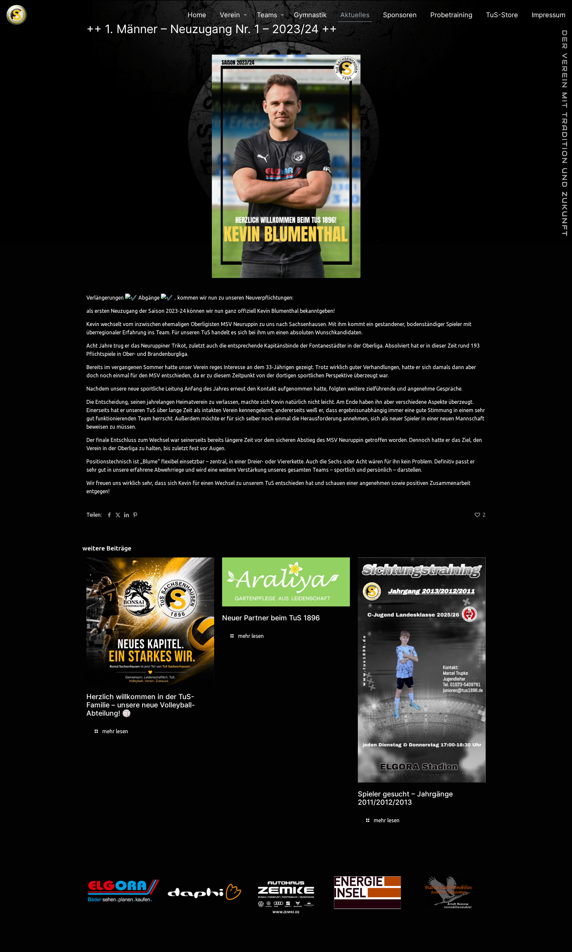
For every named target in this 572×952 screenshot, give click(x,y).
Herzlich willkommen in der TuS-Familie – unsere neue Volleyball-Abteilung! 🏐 (140, 704)
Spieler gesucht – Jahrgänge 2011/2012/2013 (405, 798)
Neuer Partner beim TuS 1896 (271, 618)
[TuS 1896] (17, 15)
